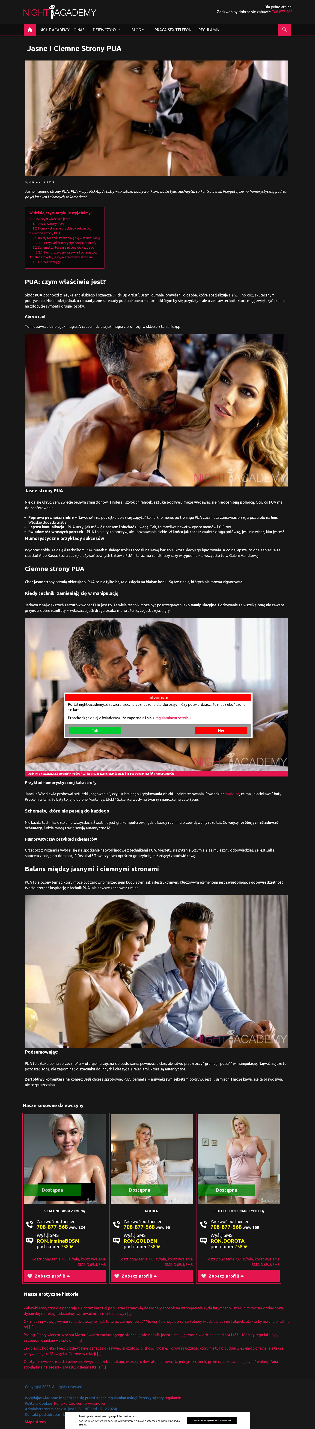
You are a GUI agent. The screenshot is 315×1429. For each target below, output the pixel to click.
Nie (221, 730)
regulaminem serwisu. (173, 718)
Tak (95, 730)
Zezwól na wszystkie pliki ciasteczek (211, 1421)
